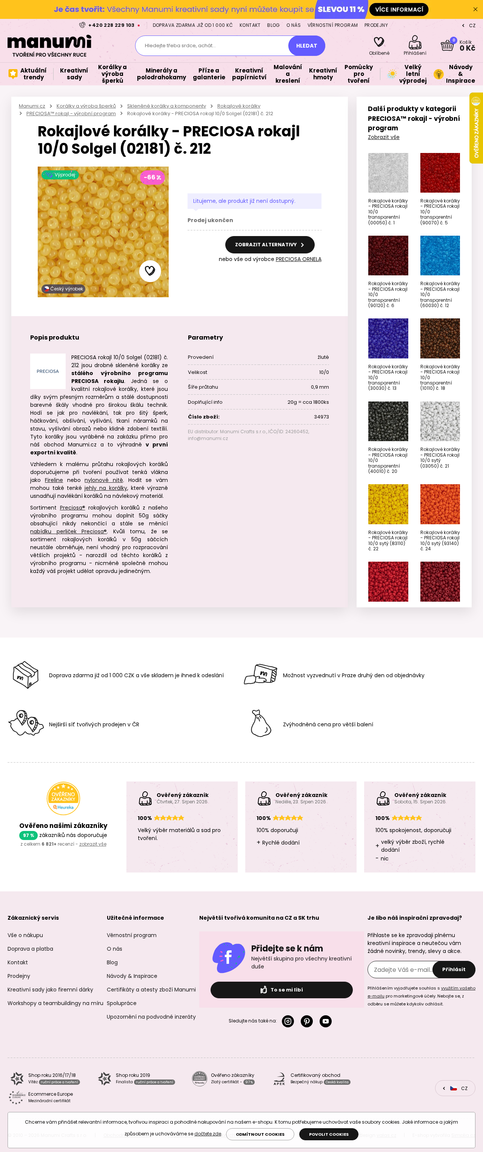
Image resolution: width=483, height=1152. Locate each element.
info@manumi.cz (208, 438)
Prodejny (376, 25)
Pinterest (308, 1021)
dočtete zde (207, 1133)
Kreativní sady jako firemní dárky (50, 989)
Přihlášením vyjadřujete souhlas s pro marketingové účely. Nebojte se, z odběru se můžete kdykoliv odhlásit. (421, 996)
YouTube (327, 1021)
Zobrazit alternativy (266, 244)
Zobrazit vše (384, 137)
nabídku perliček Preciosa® (68, 531)
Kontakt (250, 25)
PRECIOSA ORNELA (298, 259)
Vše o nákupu (25, 935)
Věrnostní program (333, 25)
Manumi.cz (32, 106)
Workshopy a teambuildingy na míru (55, 1003)
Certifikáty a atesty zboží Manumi (151, 989)
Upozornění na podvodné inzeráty (151, 1017)
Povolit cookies (329, 1134)
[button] (150, 271)
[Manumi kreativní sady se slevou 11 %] (241, 9)
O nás (293, 25)
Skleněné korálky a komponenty (166, 106)
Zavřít (475, 9)
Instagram (289, 1021)
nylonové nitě (104, 480)
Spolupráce (122, 1003)
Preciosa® (72, 507)
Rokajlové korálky (238, 106)
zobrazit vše (92, 844)
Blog (273, 25)
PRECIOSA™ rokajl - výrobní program (71, 113)
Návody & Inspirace (132, 976)
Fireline (54, 480)
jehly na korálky (106, 488)
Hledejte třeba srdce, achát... (180, 45)
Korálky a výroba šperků (86, 106)
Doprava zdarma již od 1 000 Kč (193, 25)
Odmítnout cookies (260, 1134)
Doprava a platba (30, 949)
